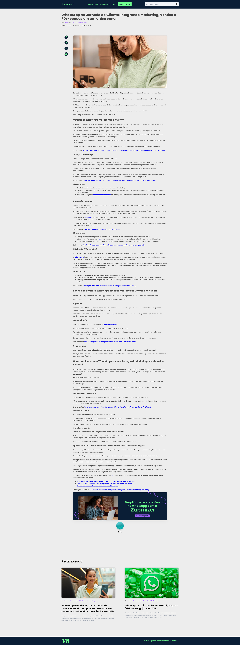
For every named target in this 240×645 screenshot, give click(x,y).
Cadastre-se (124, 4)
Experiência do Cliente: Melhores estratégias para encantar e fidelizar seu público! (107, 481)
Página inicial (93, 4)
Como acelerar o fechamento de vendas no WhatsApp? (97, 486)
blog (113, 475)
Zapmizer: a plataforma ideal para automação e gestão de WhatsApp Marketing (119, 490)
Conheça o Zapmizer (108, 4)
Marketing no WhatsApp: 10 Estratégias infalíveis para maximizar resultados (104, 484)
